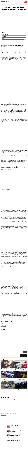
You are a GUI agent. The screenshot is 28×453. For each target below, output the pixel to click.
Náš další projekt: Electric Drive (23, 449)
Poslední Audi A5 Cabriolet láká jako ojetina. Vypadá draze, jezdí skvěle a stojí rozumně (15, 441)
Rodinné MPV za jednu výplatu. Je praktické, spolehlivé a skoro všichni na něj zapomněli (15, 426)
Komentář (2, 401)
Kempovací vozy (14, 11)
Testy (19, 11)
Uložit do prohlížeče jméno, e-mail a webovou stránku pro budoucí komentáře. (9, 413)
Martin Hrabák (5, 11)
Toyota (21, 11)
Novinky (17, 11)
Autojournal (5, 2)
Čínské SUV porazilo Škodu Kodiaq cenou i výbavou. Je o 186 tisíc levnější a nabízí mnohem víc (15, 431)
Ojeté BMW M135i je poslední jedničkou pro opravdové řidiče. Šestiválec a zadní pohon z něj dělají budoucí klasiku (15, 435)
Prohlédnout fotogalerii (22, 355)
